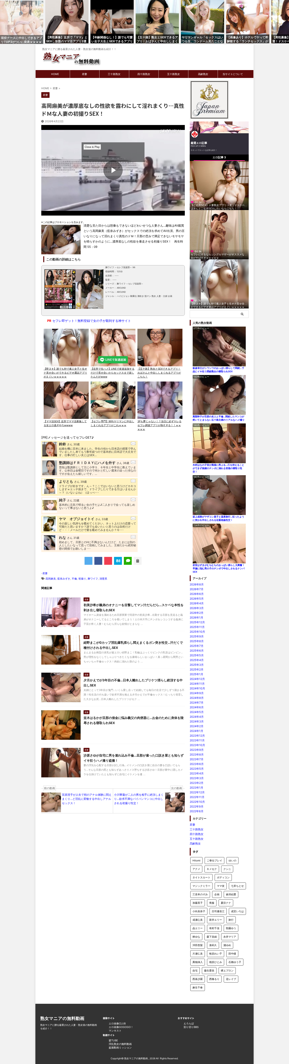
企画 (216, 894)
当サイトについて (233, 74)
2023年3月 (197, 778)
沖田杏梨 (197, 945)
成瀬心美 (197, 919)
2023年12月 (197, 735)
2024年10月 (197, 688)
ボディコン (223, 877)
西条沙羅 (197, 979)
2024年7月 (196, 702)
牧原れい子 (215, 953)
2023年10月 (197, 745)
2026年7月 (196, 589)
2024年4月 (197, 716)
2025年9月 (197, 636)
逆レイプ (231, 979)
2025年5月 (197, 655)
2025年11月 (197, 627)
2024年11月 (197, 683)
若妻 (84, 74)
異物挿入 (197, 962)
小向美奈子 (198, 911)
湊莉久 (213, 945)
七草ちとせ (237, 885)
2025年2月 (196, 669)
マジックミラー (201, 885)
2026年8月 (197, 584)
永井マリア (229, 936)
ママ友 (221, 885)
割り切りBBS (191, 1027)
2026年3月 (197, 608)
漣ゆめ (227, 945)
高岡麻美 (51, 578)
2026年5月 (197, 598)
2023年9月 (197, 749)
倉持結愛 (231, 894)
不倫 (74, 578)
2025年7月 (196, 645)
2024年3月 (197, 721)
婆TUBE (113, 1040)
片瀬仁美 (197, 953)
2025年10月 (197, 631)
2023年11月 (197, 740)
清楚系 (103, 578)
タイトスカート (201, 877)
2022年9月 (196, 806)
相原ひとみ (215, 962)
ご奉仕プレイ (214, 860)
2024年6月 (197, 707)
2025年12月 (197, 622)
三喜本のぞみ (200, 894)
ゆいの (232, 860)
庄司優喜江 (218, 911)
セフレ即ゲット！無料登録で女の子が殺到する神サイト (89, 321)
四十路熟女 (143, 74)
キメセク (212, 868)
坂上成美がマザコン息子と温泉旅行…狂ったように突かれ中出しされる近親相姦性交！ (218, 518)
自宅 (195, 970)
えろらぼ (189, 1023)
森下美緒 (212, 936)
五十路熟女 (173, 74)
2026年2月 (196, 612)
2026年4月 (197, 603)
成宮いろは (237, 911)
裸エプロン (227, 970)
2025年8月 (197, 641)
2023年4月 (197, 773)
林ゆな (196, 936)
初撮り (82, 578)
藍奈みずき (63, 578)
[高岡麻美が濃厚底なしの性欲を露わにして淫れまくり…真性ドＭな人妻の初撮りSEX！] (118, 561)
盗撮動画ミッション (120, 1047)
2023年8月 (197, 754)
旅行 (231, 919)
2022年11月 (197, 797)
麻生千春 (197, 987)
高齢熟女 (203, 74)
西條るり (214, 979)
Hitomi (196, 860)
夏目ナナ (226, 902)
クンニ (227, 868)
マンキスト (115, 1030)
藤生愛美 (209, 970)
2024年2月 (196, 726)
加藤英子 (197, 902)
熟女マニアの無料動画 (62, 1018)
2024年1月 (196, 730)
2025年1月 (196, 674)
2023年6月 (197, 764)
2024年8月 (197, 697)
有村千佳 (214, 928)
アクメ (196, 868)
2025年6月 (197, 650)
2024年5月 (197, 712)
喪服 (211, 902)
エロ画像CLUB (117, 1023)
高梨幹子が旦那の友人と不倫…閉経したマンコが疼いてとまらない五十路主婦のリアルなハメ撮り (219, 418)
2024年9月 (197, 693)
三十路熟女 (114, 74)
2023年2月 (196, 782)
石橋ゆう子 (234, 962)
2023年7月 (196, 759)
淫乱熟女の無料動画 (120, 1043)
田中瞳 (232, 953)
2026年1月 (196, 617)
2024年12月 (197, 679)
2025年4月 (197, 660)
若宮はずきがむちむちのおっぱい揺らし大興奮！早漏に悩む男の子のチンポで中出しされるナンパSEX (219, 568)
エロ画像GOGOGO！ (121, 1027)
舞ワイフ (93, 578)
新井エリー (215, 919)
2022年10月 (197, 801)
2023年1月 (196, 787)
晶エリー (197, 928)
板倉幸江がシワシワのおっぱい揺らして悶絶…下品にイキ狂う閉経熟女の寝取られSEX (218, 370)
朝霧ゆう (231, 928)
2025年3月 (197, 664)
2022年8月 (196, 811)
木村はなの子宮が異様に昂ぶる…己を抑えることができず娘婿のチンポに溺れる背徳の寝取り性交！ (218, 468)
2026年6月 (197, 593)
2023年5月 (197, 768)
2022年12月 (197, 792)
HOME (55, 74)
